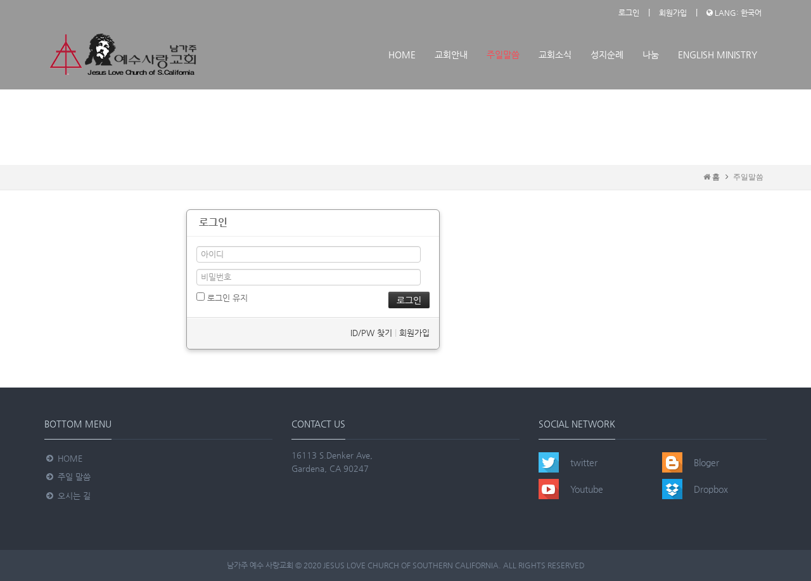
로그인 (628, 12)
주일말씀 (503, 54)
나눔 (650, 54)
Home (402, 54)
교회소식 (555, 54)
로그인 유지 (226, 298)
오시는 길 (73, 495)
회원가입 (673, 12)
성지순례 (607, 54)
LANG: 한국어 (737, 12)
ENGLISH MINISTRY (717, 54)
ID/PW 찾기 (371, 332)
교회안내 (451, 54)
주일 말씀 (73, 476)
